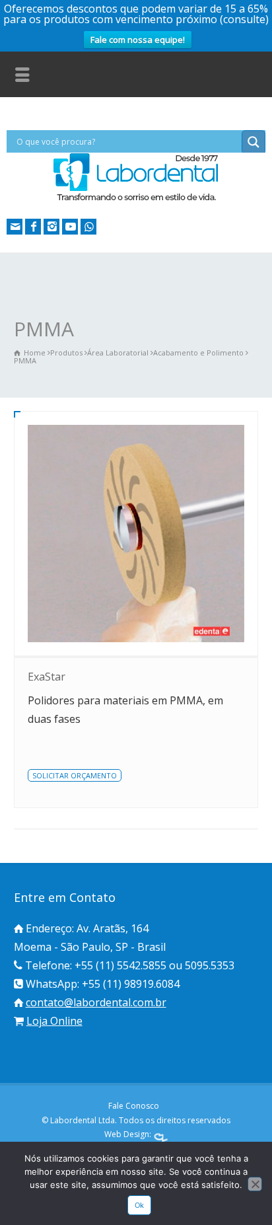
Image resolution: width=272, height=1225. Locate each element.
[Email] (14, 227)
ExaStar (46, 676)
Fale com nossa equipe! (137, 40)
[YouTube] (70, 227)
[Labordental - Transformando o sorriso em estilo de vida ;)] (136, 199)
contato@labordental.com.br (96, 1002)
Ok (140, 1205)
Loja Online (54, 1021)
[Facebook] (33, 227)
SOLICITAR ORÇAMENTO (74, 775)
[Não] (255, 1184)
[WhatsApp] (88, 227)
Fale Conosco (133, 1105)
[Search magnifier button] (253, 142)
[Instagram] (51, 227)
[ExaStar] (136, 533)
